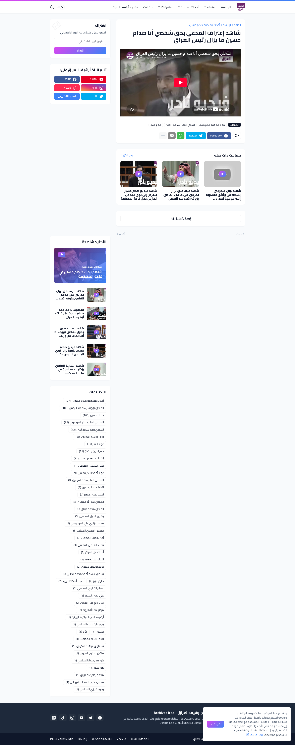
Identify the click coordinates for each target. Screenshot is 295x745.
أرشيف (211, 7)
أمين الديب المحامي (90, 537)
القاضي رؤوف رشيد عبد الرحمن (180, 125)
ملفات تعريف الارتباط (61, 738)
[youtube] (81, 717)
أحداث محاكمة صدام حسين (204, 24)
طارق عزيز (96, 581)
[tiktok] (63, 717)
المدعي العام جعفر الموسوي (84, 422)
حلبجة (98, 631)
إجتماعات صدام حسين (89, 458)
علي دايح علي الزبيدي (90, 602)
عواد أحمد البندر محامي (88, 472)
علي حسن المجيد (92, 595)
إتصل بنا (82, 738)
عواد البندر (95, 444)
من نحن (121, 738)
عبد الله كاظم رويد (70, 581)
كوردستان (96, 667)
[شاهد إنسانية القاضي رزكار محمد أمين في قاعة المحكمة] (96, 369)
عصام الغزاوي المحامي (88, 588)
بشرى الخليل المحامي (89, 516)
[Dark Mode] (60, 7)
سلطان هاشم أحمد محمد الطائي (83, 573)
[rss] (53, 717)
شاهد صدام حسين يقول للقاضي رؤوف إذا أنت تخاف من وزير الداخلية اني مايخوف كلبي (69, 332)
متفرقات (166, 7)
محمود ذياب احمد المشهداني (85, 682)
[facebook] (100, 717)
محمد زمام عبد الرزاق (90, 674)
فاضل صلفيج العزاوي (90, 653)
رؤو (83, 631)
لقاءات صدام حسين (91, 487)
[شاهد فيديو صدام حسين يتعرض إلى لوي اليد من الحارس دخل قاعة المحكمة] (138, 174)
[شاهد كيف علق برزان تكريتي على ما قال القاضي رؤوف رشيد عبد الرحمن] (180, 174)
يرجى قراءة (256, 734)
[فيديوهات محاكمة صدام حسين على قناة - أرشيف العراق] (96, 313)
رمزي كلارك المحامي (90, 638)
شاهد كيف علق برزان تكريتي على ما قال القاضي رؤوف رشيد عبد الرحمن (181, 195)
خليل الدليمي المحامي (88, 465)
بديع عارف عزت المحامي (88, 624)
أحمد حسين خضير (92, 494)
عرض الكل (128, 155)
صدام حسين (155, 125)
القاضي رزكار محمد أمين (87, 429)
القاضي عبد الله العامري (88, 501)
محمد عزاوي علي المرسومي (85, 523)
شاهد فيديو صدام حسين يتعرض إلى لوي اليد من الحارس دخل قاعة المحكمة (139, 195)
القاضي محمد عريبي (90, 508)
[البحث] (53, 7)
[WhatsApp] (180, 135)
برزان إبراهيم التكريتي (90, 436)
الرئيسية (226, 7)
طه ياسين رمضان (91, 451)
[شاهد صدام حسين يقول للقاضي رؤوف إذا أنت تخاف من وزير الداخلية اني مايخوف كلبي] (96, 332)
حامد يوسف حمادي (90, 566)
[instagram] (72, 717)
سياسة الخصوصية (102, 738)
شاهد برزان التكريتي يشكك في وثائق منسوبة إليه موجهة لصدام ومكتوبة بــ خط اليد (223, 195)
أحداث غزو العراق (92, 552)
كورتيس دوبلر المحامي (89, 660)
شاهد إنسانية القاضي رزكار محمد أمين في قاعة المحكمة (69, 369)
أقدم (122, 234)
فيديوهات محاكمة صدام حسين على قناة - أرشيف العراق (69, 313)
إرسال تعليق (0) (181, 218)
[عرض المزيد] (163, 135)
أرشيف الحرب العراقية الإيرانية (86, 617)
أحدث (239, 234)
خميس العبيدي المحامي (88, 530)
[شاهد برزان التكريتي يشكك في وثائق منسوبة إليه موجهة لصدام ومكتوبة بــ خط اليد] (222, 174)
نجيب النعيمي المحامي (88, 545)
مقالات (148, 7)
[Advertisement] (80, 170)
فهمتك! (215, 724)
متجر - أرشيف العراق (125, 7)
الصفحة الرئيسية (232, 24)
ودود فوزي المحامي (90, 689)
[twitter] (90, 717)
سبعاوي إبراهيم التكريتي (88, 646)
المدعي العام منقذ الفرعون (86, 480)
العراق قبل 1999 (92, 559)
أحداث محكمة (190, 7)
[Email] (172, 135)
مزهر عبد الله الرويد (91, 610)
